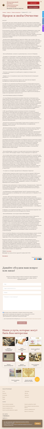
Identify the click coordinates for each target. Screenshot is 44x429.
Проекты (4, 393)
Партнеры (27, 391)
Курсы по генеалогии (29, 411)
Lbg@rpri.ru (4, 418)
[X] (39, 259)
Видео (3, 397)
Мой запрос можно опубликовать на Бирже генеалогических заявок (18, 312)
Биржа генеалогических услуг (22, 349)
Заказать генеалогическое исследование (8, 349)
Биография (9, 251)
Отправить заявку (22, 322)
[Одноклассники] (36, 259)
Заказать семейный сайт (35, 350)
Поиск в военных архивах (35, 365)
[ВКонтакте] (35, 259)
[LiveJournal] (41, 259)
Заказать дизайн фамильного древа (29, 381)
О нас (3, 391)
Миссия (26, 393)
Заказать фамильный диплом (8, 365)
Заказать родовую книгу (15, 381)
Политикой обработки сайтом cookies (21, 423)
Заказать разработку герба (22, 365)
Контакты (27, 397)
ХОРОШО (37, 423)
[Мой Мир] (38, 259)
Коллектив (4, 395)
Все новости (5, 256)
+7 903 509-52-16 (5, 415)
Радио (3, 399)
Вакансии (27, 395)
